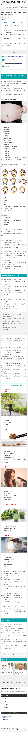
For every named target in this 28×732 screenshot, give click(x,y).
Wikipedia (9, 329)
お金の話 (4, 698)
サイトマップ (5, 719)
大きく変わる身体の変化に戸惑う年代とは (13, 56)
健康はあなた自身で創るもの (10, 59)
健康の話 (3, 19)
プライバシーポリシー (7, 716)
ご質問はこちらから (6, 717)
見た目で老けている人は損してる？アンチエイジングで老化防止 (20, 672)
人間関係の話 (5, 707)
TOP (11, 688)
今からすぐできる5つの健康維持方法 (13, 63)
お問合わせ (17, 731)
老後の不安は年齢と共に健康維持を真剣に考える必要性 (7, 672)
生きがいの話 (5, 704)
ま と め (6, 66)
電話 (10, 731)
